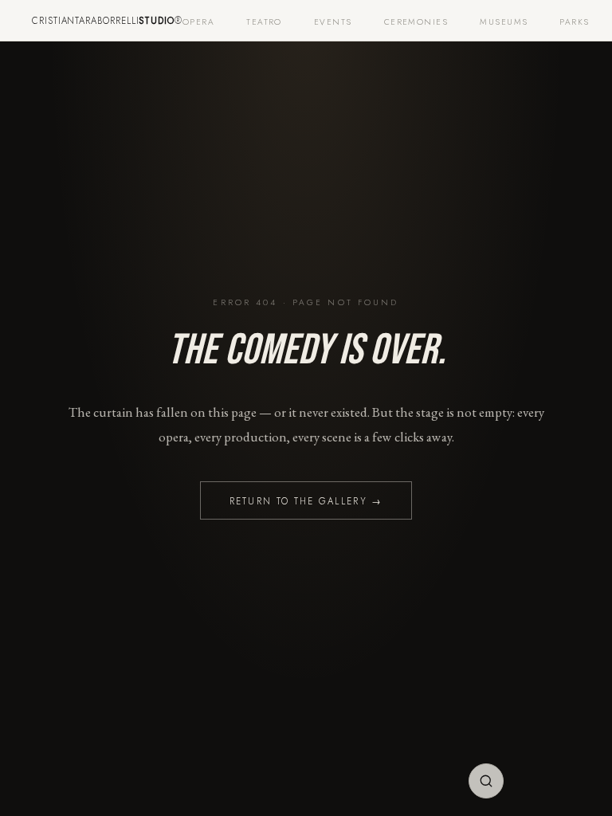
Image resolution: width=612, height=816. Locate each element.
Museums (504, 22)
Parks (574, 22)
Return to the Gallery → (306, 501)
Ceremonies (416, 22)
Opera (198, 22)
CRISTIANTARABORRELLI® (107, 20)
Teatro (264, 22)
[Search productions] (486, 780)
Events (333, 22)
